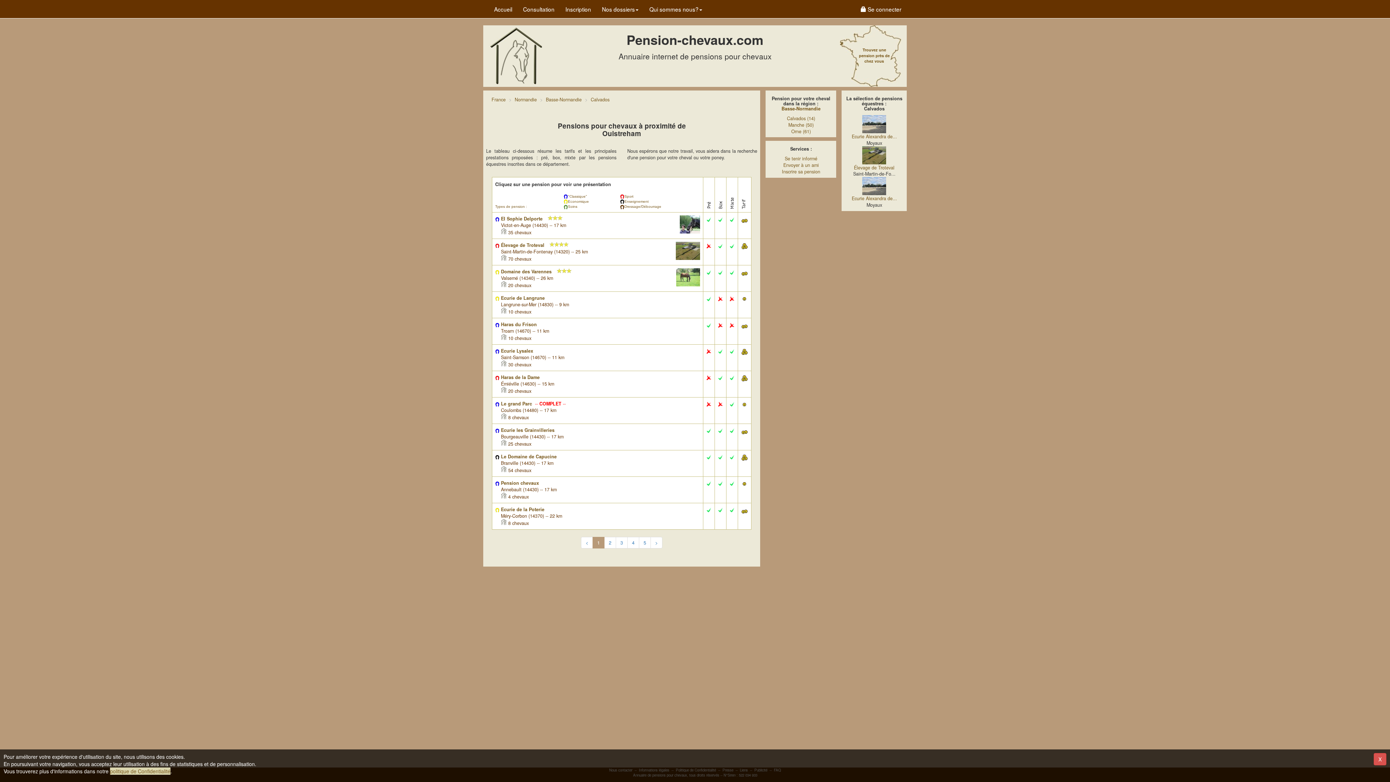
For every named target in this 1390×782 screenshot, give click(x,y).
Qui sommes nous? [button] (674, 9)
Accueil (503, 9)
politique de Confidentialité (140, 771)
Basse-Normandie (801, 108)
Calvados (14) (801, 118)
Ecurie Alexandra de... (874, 136)
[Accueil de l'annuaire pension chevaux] (516, 55)
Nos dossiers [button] (618, 9)
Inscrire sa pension (801, 171)
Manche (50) (801, 125)
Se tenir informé (801, 158)
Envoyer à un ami (801, 165)
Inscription (578, 9)
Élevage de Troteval (874, 167)
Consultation (539, 9)
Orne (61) (801, 131)
